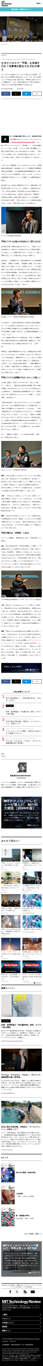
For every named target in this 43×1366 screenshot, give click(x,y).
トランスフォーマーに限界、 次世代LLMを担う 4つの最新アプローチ (23, 731)
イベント (4, 55)
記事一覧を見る (30, 670)
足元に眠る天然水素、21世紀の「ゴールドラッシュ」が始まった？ (23, 721)
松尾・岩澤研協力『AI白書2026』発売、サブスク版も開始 (23, 710)
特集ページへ (31, 825)
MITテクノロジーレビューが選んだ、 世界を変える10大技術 (20, 1247)
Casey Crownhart (7, 1150)
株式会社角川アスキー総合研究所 (22, 1345)
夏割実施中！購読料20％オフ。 (21, 9)
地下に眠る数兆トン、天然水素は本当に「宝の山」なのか (23, 698)
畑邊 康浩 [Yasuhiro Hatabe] (20, 776)
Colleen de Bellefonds (9, 1093)
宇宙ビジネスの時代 (13, 666)
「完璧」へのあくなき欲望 (25, 1195)
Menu (38, 3)
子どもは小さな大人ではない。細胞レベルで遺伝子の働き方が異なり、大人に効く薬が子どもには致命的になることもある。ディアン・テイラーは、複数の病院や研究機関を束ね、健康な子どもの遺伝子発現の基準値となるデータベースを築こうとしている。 (21, 1085)
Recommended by (29, 983)
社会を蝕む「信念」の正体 (25, 1217)
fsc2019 (3, 756)
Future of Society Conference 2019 (23, 142)
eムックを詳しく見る (32, 1234)
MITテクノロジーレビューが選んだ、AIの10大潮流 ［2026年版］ (21, 804)
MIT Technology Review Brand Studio (13, 1041)
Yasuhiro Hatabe (8, 89)
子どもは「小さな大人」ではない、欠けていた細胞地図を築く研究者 (23, 741)
